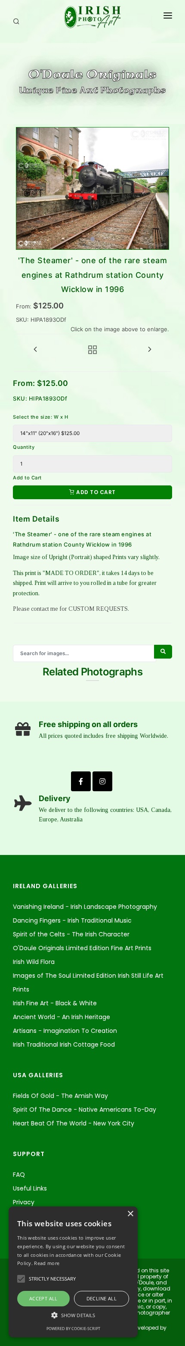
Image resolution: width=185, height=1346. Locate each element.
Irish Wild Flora (34, 961)
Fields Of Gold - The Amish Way (60, 1095)
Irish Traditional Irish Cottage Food (64, 1044)
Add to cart (95, 492)
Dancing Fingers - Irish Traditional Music (72, 920)
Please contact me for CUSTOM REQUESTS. (71, 609)
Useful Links (30, 1188)
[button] (73, 1315)
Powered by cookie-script (73, 1328)
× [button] (130, 1214)
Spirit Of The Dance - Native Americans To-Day (84, 1109)
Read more (46, 1263)
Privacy (23, 1202)
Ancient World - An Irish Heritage (61, 1017)
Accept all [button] (43, 1298)
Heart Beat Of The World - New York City (73, 1123)
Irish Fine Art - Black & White (55, 1003)
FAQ (19, 1174)
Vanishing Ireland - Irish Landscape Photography (85, 906)
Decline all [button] (101, 1298)
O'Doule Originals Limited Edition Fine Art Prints (82, 948)
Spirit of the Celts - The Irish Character (71, 934)
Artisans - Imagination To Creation (65, 1030)
